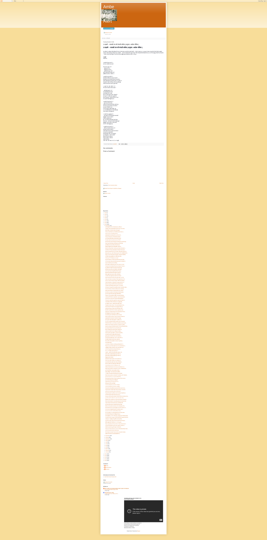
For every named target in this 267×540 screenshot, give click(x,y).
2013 (106, 455)
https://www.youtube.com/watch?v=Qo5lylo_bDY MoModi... (116, 375)
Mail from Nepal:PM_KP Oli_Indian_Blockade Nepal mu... (116, 251)
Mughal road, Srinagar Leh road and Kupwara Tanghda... (116, 399)
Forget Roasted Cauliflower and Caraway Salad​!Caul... (115, 392)
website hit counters (108, 34)
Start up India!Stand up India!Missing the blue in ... (114, 231)
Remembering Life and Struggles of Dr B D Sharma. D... (115, 407)
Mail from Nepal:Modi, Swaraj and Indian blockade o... (115, 248)
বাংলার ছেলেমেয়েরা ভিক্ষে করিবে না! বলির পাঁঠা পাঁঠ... (112, 430)
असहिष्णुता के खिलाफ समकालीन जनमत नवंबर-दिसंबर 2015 (114, 347)
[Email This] (121, 144)
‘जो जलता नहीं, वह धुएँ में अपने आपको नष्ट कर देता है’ (113, 275)
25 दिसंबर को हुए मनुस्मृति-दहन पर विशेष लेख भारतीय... (113, 256)
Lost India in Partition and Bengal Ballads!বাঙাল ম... (114, 344)
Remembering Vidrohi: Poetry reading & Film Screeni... (115, 378)
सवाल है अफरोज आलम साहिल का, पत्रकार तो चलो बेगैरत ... (114, 332)
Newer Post (106, 183)
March (106, 448)
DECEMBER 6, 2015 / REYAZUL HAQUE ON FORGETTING (116, 415)
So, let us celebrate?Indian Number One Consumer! (115, 321)
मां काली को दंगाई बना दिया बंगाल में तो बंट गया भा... (113, 394)
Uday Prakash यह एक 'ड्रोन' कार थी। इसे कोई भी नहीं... (114, 402)
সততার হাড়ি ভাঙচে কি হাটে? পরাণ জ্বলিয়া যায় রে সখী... (112, 365)
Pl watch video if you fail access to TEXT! (113, 239)
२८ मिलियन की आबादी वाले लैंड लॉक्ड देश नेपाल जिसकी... (114, 373)
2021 (106, 216)
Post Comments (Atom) (112, 185)
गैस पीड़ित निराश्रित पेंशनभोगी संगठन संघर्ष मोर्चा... (112, 339)
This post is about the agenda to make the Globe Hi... (115, 300)
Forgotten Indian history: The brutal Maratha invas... (115, 305)
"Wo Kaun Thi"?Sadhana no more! (111, 257)
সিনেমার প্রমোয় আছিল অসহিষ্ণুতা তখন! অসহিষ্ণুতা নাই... (113, 360)
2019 (106, 217)
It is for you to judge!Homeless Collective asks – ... (114, 409)
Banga (107, 465)
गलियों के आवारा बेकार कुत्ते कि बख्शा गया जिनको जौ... (113, 427)
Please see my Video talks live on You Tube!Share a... (115, 345)
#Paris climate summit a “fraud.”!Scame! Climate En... (115, 316)
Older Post (161, 183)
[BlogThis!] (122, 144)
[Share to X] (124, 144)
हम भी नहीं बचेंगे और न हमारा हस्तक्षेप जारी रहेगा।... (112, 370)
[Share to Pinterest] (126, 144)
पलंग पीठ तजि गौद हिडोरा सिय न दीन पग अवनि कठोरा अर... (114, 337)
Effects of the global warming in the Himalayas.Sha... (115, 405)
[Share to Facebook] (125, 144)
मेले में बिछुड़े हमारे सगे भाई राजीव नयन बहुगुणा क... (112, 313)
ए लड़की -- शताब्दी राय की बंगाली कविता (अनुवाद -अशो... (113, 352)
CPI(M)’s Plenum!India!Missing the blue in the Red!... (115, 228)
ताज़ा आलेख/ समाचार (108, 342)
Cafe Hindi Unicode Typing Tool (110, 476)
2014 (106, 454)
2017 (106, 220)
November (107, 435)
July (106, 442)
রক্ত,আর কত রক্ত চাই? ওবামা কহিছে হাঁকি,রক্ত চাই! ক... (113, 410)
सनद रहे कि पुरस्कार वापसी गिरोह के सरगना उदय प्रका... (113, 314)
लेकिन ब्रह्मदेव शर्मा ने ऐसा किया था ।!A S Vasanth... (113, 422)
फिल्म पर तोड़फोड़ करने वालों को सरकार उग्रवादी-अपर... (113, 329)
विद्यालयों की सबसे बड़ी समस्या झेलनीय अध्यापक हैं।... (113, 272)
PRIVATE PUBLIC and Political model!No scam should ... (116, 322)
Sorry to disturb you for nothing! (111, 262)
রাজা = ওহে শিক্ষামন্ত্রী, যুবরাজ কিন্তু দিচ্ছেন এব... (112, 350)
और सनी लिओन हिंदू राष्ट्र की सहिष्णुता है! (111, 379)
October (107, 437)
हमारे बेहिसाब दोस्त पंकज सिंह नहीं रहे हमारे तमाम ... (113, 244)
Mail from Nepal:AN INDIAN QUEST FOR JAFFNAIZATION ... (116, 326)
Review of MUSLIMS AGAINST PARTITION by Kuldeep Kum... (116, 396)
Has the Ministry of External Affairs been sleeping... (114, 288)
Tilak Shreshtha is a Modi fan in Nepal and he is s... (115, 282)
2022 (106, 214)
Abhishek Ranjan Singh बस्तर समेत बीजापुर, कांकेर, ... (114, 308)
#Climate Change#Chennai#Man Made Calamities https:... (116, 287)
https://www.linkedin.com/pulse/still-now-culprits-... (114, 290)
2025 (106, 212)
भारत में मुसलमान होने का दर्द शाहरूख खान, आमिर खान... (113, 226)
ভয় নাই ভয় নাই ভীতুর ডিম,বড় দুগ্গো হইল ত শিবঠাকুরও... (112, 384)
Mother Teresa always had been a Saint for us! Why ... (115, 324)
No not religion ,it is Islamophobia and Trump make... (115, 412)
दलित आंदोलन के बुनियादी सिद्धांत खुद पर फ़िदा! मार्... (113, 353)
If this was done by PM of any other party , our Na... (114, 277)
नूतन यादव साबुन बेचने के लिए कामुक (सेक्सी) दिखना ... (113, 293)
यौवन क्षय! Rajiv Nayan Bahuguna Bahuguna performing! (115, 241)
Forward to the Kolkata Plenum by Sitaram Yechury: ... (115, 266)
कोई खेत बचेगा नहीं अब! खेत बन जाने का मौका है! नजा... (113, 358)
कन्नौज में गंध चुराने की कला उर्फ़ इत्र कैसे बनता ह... (113, 349)
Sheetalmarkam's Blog (109, 492)
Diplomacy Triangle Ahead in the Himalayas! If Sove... (115, 311)
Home (134, 183)
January (107, 451)
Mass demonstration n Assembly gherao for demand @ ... (116, 401)
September (107, 438)
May (106, 445)
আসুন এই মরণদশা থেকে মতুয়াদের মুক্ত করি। (111, 233)
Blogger (138, 531)
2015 (106, 224)
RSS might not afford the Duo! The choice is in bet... (115, 264)
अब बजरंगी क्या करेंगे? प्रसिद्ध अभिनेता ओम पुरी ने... (113, 334)
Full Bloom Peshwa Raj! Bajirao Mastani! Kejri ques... (115, 249)
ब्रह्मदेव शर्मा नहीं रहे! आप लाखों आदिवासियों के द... (112, 433)
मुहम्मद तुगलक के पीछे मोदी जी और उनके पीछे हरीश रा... (113, 335)
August (106, 440)
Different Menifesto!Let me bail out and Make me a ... (115, 366)
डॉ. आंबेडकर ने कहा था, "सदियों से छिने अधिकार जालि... (113, 303)
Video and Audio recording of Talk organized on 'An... (115, 279)
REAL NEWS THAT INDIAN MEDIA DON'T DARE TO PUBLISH (117, 488)
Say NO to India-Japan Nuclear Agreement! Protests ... (115, 420)
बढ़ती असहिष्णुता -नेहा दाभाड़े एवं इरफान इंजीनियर (112, 371)
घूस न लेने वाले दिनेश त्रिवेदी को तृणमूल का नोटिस (111, 489)
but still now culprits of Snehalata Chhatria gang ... (114, 292)
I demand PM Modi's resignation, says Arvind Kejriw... (115, 296)
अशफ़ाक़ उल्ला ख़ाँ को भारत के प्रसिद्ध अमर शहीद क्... (113, 331)
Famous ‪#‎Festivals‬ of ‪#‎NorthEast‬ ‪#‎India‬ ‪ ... (113, 236)
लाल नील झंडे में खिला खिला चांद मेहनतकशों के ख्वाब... (113, 238)
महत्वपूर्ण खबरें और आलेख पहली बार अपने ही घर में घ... (113, 235)
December (107, 225)
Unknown (107, 469)
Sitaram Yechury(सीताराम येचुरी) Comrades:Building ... (115, 295)
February (107, 450)
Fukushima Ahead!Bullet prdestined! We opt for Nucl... (115, 388)
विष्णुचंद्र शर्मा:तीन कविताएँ (109, 357)
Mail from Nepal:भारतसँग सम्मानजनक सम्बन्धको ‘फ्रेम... (114, 283)
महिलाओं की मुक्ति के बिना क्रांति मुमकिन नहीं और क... (113, 246)
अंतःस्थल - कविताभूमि (106, 38)
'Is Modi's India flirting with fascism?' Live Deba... (114, 285)
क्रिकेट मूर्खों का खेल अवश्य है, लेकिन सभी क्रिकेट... (113, 274)
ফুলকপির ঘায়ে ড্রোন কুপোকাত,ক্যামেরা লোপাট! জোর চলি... (113, 391)
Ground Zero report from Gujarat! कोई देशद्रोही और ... (114, 298)
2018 (106, 219)
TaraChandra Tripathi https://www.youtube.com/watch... (115, 389)
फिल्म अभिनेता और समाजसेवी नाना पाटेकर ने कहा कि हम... (114, 340)
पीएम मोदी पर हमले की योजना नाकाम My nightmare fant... (114, 309)
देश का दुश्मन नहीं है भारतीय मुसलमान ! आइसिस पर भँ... (113, 319)
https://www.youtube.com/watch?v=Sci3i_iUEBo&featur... (116, 368)
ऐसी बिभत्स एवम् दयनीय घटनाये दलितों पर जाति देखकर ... (113, 269)
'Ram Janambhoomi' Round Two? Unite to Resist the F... (115, 423)
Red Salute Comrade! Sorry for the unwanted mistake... (115, 432)
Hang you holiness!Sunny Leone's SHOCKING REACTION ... (116, 428)
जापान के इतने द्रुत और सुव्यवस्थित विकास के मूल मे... (113, 270)
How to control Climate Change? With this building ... (115, 280)
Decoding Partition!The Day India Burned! (113, 327)
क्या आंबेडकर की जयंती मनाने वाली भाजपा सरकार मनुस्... (113, 267)
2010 (106, 460)
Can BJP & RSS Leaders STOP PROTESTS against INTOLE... (117, 417)
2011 (106, 458)
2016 (106, 222)
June (106, 443)
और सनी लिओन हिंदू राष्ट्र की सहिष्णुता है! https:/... (113, 414)
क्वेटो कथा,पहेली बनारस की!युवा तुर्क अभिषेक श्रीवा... (113, 363)
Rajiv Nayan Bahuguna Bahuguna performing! (114, 243)
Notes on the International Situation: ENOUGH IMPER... (115, 254)
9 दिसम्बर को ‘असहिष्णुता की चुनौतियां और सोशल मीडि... (113, 418)
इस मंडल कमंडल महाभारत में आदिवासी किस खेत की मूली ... (114, 404)
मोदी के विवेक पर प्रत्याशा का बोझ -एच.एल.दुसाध (112, 230)
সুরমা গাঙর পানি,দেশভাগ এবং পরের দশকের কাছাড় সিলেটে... (113, 376)
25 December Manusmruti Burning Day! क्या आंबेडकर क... (115, 261)
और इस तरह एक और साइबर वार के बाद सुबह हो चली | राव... (114, 306)
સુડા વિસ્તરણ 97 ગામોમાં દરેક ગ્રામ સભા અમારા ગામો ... (114, 397)
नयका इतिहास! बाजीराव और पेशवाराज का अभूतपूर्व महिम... (114, 301)
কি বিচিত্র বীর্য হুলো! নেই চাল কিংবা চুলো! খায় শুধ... (112, 381)
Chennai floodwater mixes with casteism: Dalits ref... (115, 425)
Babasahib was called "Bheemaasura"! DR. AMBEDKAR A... (116, 253)
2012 (106, 457)
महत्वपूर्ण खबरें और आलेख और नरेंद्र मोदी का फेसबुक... (113, 318)
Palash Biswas (108, 467)
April (106, 447)
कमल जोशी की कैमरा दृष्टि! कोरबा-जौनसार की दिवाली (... (113, 362)
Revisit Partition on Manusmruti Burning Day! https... (115, 259)
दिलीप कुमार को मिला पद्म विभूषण (110, 383)
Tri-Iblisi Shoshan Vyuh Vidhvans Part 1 (111, 493)
